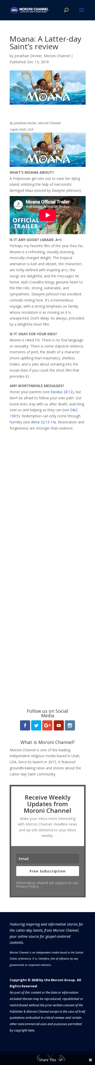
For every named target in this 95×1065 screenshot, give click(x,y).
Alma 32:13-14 (43, 422)
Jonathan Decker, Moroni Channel (42, 55)
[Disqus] (48, 494)
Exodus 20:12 (61, 391)
